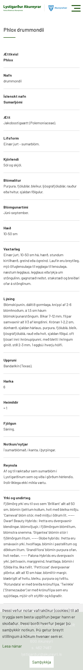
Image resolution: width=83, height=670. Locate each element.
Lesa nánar (12, 645)
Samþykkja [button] (41, 662)
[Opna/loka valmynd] (76, 8)
